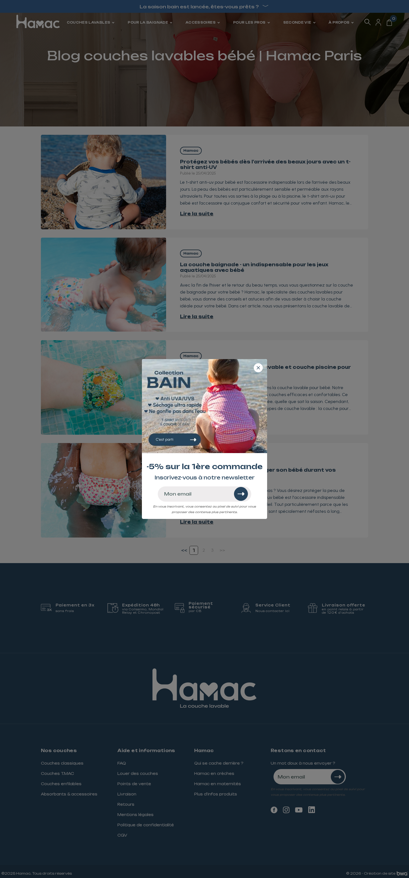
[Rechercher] (241, 494)
